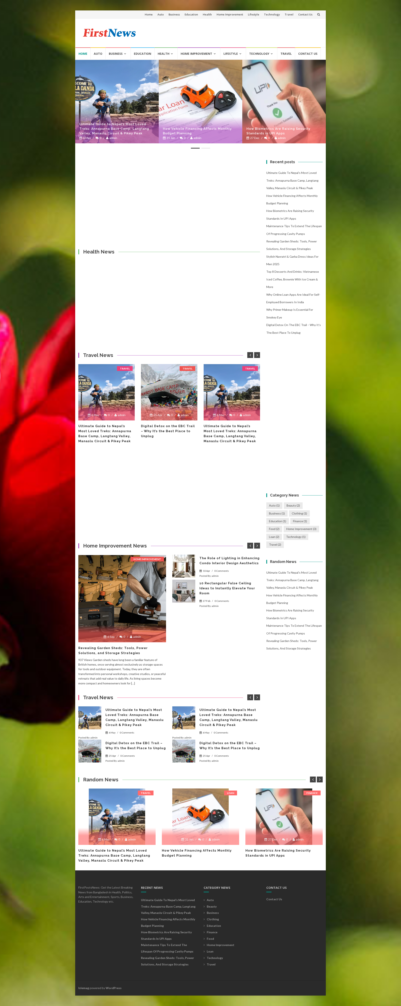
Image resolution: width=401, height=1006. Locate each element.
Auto (160, 14)
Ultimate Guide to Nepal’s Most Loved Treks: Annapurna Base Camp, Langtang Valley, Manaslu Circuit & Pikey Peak (292, 180)
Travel (289, 14)
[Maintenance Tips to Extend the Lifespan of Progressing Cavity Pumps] (284, 101)
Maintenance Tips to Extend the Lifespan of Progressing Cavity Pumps (282, 131)
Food (274, 529)
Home (149, 14)
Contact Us (305, 14)
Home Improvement (230, 14)
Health (207, 14)
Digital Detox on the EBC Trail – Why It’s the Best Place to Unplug (105, 431)
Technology (272, 14)
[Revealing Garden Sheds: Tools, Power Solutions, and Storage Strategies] (122, 598)
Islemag (83, 988)
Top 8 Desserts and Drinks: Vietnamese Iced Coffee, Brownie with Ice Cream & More (292, 279)
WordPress (114, 988)
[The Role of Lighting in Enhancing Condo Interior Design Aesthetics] (183, 566)
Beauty (293, 505)
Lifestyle (253, 14)
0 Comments (221, 570)
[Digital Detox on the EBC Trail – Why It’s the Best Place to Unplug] (106, 392)
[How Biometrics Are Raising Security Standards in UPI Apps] (200, 101)
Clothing (299, 513)
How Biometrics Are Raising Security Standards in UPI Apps (195, 131)
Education (191, 14)
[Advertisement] (244, 31)
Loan (274, 537)
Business (174, 14)
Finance (300, 521)
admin (114, 138)
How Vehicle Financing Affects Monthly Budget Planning (113, 131)
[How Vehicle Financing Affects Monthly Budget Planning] (117, 101)
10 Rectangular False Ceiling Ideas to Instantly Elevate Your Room (227, 588)
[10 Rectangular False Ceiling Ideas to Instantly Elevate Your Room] (183, 591)
